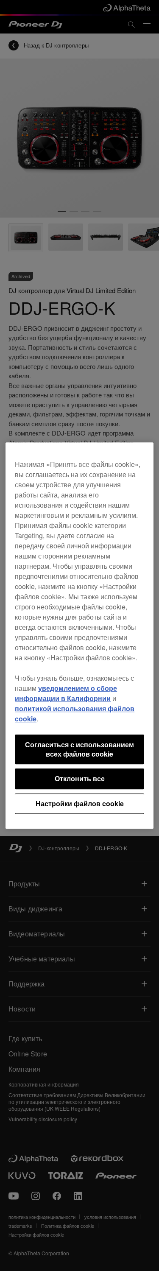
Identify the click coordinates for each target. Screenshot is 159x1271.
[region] (79, 635)
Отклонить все (80, 779)
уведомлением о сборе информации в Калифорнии (66, 693)
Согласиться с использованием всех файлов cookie (79, 749)
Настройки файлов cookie (80, 803)
